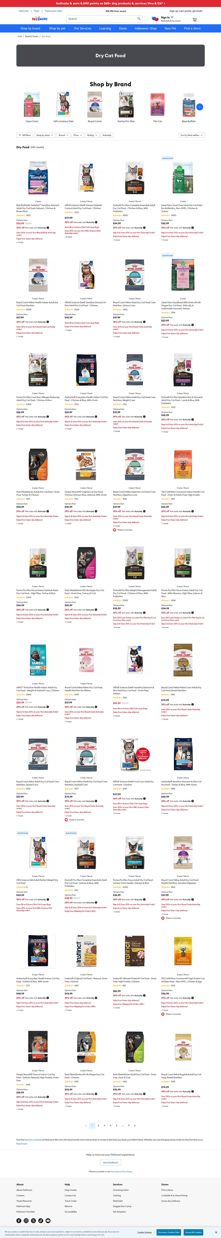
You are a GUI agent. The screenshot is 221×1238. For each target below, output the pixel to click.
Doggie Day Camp (122, 1206)
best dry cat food (33, 1139)
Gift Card (23, 11)
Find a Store (167, 1190)
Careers (20, 1195)
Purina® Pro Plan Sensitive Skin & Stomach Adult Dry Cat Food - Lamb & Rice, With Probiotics (182, 400)
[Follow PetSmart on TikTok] (40, 1220)
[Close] (216, 1232)
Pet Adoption (119, 1211)
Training (117, 1195)
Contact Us (70, 1195)
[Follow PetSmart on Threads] (33, 1220)
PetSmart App (23, 1206)
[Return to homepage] (40, 19)
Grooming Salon (121, 1190)
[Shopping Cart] (199, 20)
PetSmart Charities (25, 1211)
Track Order (71, 1201)
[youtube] (48, 1220)
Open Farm (32, 121)
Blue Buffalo (189, 121)
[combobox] (105, 18)
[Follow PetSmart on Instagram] (26, 1220)
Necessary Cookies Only (168, 1232)
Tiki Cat (157, 121)
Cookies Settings (144, 1232)
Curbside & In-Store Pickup (174, 1195)
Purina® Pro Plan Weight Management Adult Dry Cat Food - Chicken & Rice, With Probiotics (134, 593)
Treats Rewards (24, 1201)
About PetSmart (24, 1190)
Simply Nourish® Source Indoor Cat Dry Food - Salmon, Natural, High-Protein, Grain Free (37, 1077)
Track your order (53, 11)
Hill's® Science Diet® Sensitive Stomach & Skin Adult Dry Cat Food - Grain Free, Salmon (133, 690)
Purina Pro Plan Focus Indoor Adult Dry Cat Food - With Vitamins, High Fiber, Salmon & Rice (182, 593)
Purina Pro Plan (126, 121)
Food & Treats (31, 36)
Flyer (36, 11)
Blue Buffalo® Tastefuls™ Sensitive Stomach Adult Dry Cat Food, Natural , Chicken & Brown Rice (37, 208)
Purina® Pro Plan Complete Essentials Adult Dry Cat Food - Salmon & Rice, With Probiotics (86, 883)
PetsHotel (117, 1201)
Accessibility (71, 1211)
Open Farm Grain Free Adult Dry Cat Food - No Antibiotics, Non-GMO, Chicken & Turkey (182, 208)
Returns (68, 1206)
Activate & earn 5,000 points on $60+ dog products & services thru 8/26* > (110, 3)
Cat (20, 36)
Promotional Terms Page (121, 1171)
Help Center (71, 1190)
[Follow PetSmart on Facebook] (18, 1220)
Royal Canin (95, 121)
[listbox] (110, 107)
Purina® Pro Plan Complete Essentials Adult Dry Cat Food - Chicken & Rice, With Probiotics (134, 208)
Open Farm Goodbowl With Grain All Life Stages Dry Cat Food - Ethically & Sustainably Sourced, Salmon (181, 305)
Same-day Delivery (170, 1201)
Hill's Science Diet (63, 121)
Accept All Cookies (193, 1232)
